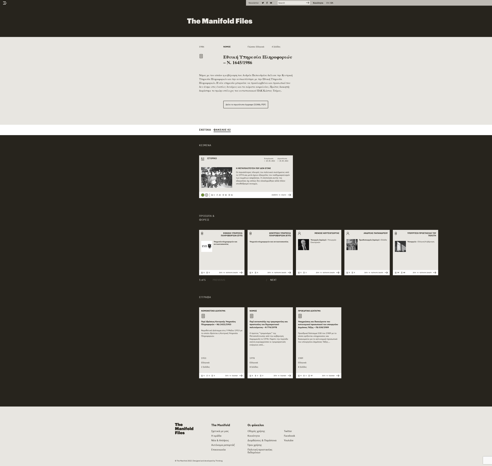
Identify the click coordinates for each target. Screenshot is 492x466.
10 (226, 195)
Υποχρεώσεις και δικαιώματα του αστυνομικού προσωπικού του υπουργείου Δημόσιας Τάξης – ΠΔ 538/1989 (318, 324)
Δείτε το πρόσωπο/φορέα (228, 272)
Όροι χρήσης (255, 445)
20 (220, 195)
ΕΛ (332, 3)
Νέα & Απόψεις (220, 440)
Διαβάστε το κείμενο (279, 195)
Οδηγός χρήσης (256, 431)
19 (398, 272)
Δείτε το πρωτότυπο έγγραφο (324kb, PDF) (246, 104)
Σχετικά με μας (220, 431)
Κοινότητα (318, 3)
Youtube (288, 440)
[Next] (271, 279)
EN (327, 3)
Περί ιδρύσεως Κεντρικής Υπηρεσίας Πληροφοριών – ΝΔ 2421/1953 (218, 323)
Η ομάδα (216, 435)
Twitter (288, 431)
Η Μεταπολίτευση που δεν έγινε (253, 168)
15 (232, 195)
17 (311, 376)
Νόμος (227, 46)
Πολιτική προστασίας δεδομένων (260, 451)
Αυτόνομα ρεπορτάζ (223, 445)
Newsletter (254, 3)
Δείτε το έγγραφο (231, 376)
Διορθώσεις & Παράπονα (262, 440)
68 (404, 272)
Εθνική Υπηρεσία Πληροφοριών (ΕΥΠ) (231, 234)
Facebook (289, 435)
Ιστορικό (212, 158)
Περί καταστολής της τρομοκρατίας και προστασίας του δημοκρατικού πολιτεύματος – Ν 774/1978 (269, 324)
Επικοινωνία (218, 449)
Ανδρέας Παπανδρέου (376, 233)
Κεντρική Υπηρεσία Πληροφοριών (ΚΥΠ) (280, 234)
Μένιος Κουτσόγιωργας (327, 233)
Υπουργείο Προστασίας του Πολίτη (421, 234)
